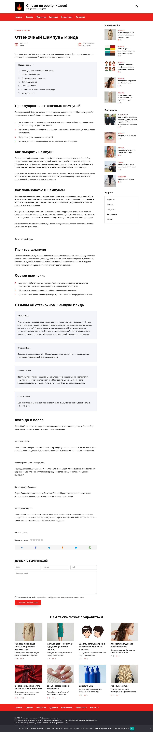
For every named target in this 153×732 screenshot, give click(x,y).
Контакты (80, 17)
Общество (41, 17)
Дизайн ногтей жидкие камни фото (58, 687)
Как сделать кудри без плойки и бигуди (127, 82)
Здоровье (53, 17)
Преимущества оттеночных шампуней (37, 71)
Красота (29, 17)
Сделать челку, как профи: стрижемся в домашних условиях (126, 67)
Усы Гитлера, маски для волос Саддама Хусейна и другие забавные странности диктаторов (127, 120)
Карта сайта (81, 707)
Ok (132, 728)
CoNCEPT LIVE (86, 686)
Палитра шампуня (29, 82)
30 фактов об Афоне (126, 179)
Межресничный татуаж (127, 135)
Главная (18, 17)
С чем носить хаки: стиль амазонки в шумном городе (125, 97)
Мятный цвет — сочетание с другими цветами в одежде (126, 51)
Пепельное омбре (119, 686)
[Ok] (150, 729)
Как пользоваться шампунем (33, 78)
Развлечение (66, 17)
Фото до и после (28, 93)
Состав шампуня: (29, 86)
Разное (109, 219)
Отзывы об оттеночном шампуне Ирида (38, 89)
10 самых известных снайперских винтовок (127, 166)
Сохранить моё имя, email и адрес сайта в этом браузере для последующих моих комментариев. (50, 597)
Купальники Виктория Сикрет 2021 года (126, 151)
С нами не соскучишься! (46, 5)
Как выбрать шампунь (31, 74)
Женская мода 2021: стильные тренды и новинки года (126, 35)
